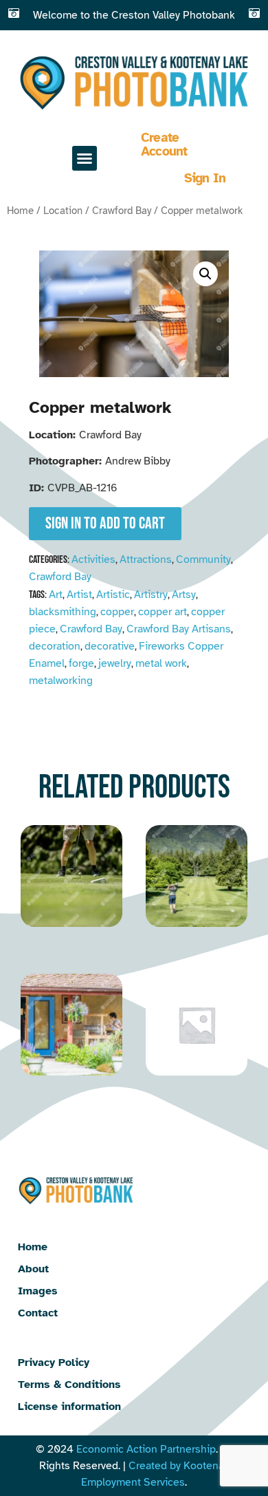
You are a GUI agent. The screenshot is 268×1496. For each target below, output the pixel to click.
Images (38, 1291)
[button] (84, 158)
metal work (161, 663)
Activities (93, 559)
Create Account (164, 144)
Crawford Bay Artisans (178, 629)
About (33, 1269)
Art (56, 594)
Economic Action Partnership (146, 1449)
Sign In (205, 178)
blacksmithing (62, 612)
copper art (162, 612)
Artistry (151, 594)
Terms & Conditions (69, 1384)
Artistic (113, 594)
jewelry (114, 663)
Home (20, 210)
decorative (110, 646)
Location (62, 210)
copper (117, 612)
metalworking (61, 680)
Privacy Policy (53, 1362)
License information (69, 1406)
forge (81, 663)
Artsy (184, 594)
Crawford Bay (121, 210)
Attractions (146, 559)
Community (203, 559)
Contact (38, 1313)
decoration (54, 646)
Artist (79, 594)
